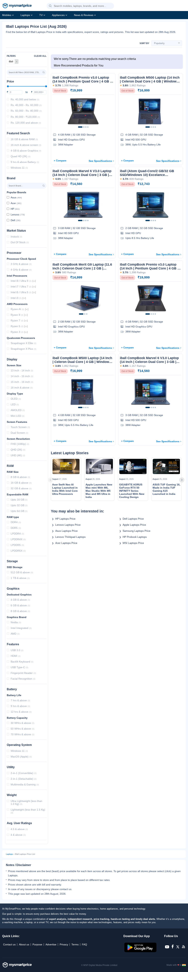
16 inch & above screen (26, 144)
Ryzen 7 (17, 320)
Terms (75, 944)
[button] (50, 6)
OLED (16, 398)
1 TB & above (20, 578)
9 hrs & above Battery (25, 162)
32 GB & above (21, 488)
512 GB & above (22, 572)
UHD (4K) (18, 455)
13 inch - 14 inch (22, 370)
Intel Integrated (21, 628)
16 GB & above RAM (24, 139)
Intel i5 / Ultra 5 (21, 292)
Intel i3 (16, 297)
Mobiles (6, 15)
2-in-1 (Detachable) (24, 778)
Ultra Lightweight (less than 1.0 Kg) (26, 802)
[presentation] (55, 480)
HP (15, 208)
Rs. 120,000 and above (26, 122)
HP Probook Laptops (136, 536)
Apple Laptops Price (134, 524)
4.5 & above (19, 829)
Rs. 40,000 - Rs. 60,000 (26, 105)
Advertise (51, 944)
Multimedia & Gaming (25, 784)
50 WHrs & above (22, 728)
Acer (16, 203)
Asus (16, 197)
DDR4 (16, 522)
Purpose (37, 944)
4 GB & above (20, 599)
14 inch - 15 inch (22, 376)
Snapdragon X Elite (23, 343)
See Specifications (100, 160)
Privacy (64, 944)
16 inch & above (22, 387)
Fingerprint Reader (23, 673)
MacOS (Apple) (21, 756)
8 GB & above (20, 477)
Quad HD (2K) (20, 156)
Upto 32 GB (19, 505)
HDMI (16, 655)
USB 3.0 (17, 650)
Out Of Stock (20, 242)
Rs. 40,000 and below (25, 99)
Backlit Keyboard (22, 661)
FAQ (84, 944)
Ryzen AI (17, 309)
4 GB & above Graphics (26, 150)
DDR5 (16, 527)
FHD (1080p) (20, 443)
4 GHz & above (21, 269)
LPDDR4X (18, 539)
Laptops (25, 15)
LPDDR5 (17, 544)
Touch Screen (20, 427)
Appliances (58, 15)
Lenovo (18, 214)
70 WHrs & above (22, 734)
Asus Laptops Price (66, 530)
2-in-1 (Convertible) (24, 773)
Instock (16, 236)
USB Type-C (19, 667)
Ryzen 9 (17, 314)
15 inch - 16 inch (22, 381)
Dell (16, 220)
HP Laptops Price (65, 518)
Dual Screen (19, 432)
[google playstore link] (140, 951)
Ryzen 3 (17, 331)
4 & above (18, 834)
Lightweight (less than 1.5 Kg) (28, 811)
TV (41, 15)
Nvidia (16, 622)
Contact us (9, 944)
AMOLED (18, 410)
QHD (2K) (18, 449)
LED (15, 404)
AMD (15, 633)
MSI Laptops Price (133, 542)
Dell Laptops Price (133, 518)
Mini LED (17, 415)
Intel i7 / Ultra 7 (21, 286)
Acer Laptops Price (66, 542)
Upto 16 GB (19, 499)
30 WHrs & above (22, 722)
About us (24, 944)
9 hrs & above (20, 706)
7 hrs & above (20, 700)
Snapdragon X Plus (23, 348)
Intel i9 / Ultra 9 (21, 280)
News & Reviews (83, 15)
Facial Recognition (23, 678)
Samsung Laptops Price (136, 530)
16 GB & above (21, 482)
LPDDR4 (17, 533)
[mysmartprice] (17, 6)
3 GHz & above (21, 263)
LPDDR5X (18, 550)
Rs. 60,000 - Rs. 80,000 (26, 110)
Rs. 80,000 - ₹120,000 (25, 116)
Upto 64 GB (19, 511)
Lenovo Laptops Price (68, 524)
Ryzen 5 (17, 326)
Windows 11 (19, 167)
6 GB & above (20, 605)
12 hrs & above (21, 711)
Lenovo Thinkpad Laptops (71, 536)
